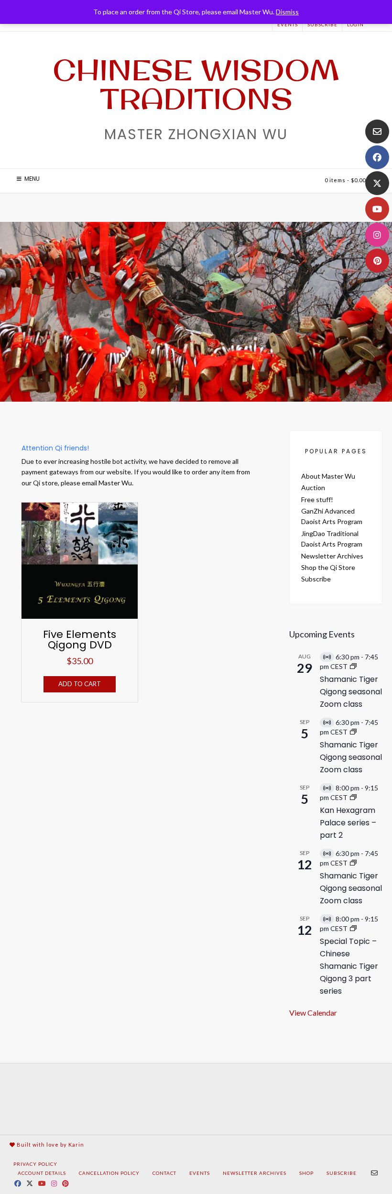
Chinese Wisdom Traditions (196, 84)
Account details (42, 1173)
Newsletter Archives (332, 556)
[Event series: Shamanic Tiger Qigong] (353, 666)
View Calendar (313, 1012)
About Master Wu (328, 476)
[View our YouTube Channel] (377, 209)
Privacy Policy (35, 1164)
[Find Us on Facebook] (377, 157)
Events (287, 24)
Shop (306, 1173)
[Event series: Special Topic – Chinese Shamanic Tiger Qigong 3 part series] (353, 928)
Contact (164, 1173)
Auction (313, 487)
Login (355, 24)
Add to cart (79, 684)
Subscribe (322, 24)
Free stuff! (317, 499)
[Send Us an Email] (377, 131)
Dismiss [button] (287, 12)
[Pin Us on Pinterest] (377, 261)
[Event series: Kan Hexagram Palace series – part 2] (353, 797)
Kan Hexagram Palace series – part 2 (348, 823)
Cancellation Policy (109, 1173)
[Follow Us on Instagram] (377, 235)
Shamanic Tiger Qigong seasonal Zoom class (351, 692)
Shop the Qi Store (328, 567)
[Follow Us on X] (377, 183)
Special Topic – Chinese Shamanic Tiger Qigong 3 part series (349, 966)
